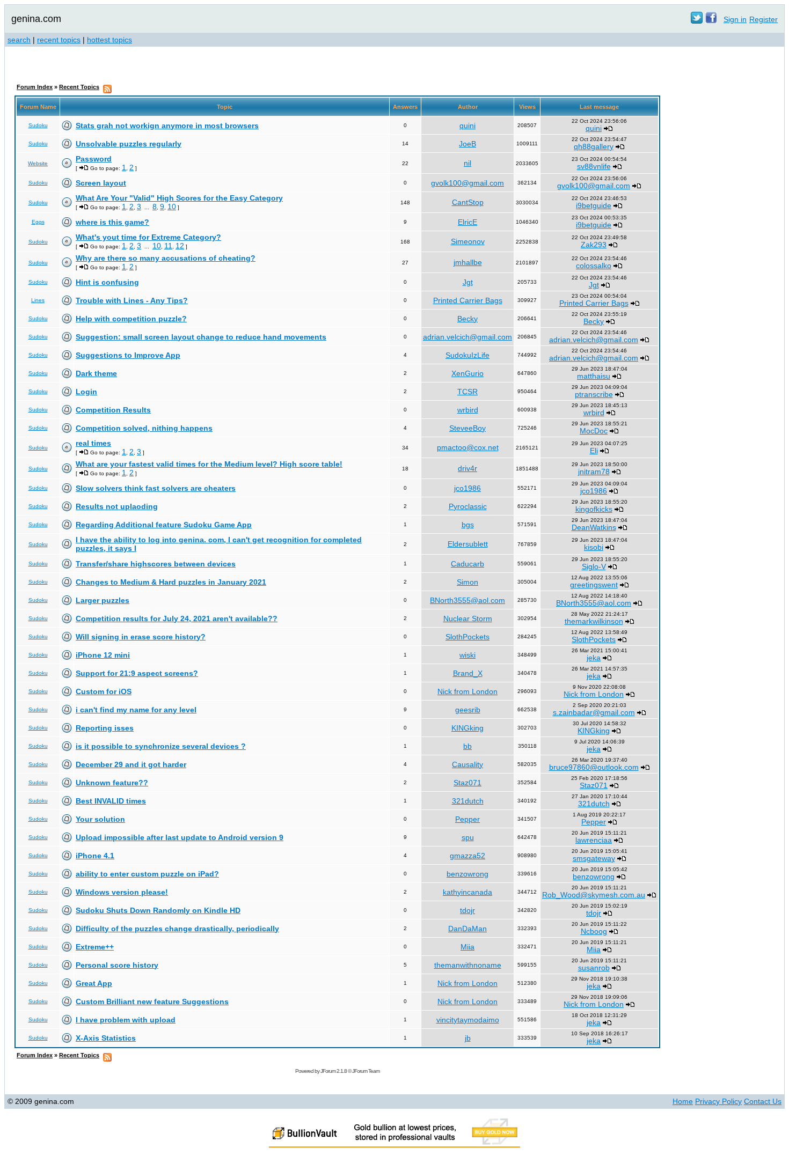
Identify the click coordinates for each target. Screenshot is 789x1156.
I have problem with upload (126, 1019)
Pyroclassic (468, 506)
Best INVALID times (111, 801)
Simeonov (468, 241)
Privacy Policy (718, 1101)
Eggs (38, 222)
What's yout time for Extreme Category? (148, 237)
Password (94, 158)
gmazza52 (467, 855)
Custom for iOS (104, 691)
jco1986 (467, 488)
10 (171, 206)
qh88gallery (593, 146)
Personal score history (117, 965)
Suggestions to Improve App (128, 355)
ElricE (467, 222)
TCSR (467, 391)
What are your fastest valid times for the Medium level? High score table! (209, 464)
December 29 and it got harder (131, 764)
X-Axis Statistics (106, 1038)
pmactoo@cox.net (468, 447)
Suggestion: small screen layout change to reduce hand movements (201, 337)
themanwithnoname (467, 965)
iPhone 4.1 (95, 855)
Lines (38, 300)
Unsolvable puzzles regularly (128, 143)
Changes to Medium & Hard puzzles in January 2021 (171, 582)
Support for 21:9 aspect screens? (137, 673)
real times (93, 443)
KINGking (467, 728)
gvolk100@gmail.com (467, 183)
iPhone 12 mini (103, 655)
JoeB (467, 143)
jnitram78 (594, 471)
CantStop (468, 202)
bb (467, 746)
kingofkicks (593, 509)
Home (683, 1101)
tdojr (467, 910)
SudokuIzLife (467, 355)
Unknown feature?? (112, 782)
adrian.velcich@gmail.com (467, 337)
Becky (467, 318)
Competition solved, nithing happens (144, 428)
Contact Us (762, 1101)
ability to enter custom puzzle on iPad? (147, 874)
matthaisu (593, 376)
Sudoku (38, 125)
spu (468, 837)
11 (168, 245)
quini (467, 125)
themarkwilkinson (594, 621)
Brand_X (468, 673)
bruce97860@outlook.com (594, 767)
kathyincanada (467, 892)
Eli (594, 450)
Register (763, 19)
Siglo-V (594, 566)
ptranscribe (594, 394)
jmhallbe (468, 262)
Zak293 (594, 244)
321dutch (468, 801)
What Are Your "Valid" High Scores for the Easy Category (179, 198)
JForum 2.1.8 (333, 1071)
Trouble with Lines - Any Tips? (132, 300)
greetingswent (594, 584)
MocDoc (594, 430)
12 (180, 245)
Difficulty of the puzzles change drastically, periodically (177, 928)
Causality (467, 764)
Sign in (735, 19)
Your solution (100, 819)
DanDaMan (467, 928)
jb (468, 1038)
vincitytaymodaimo (467, 1019)
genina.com (36, 18)
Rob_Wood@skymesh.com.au (593, 894)
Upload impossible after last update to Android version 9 (179, 837)
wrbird (467, 410)
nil (467, 163)
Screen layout (101, 183)
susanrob (594, 967)
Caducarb (467, 563)
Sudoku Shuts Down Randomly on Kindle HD (158, 910)
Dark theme (96, 373)
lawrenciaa (593, 840)
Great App (94, 983)
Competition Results (113, 410)
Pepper (467, 819)
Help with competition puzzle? (131, 318)
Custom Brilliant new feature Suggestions (152, 1001)
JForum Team (365, 1071)
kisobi (593, 547)
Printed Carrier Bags (467, 300)
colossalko (593, 265)
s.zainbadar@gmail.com (594, 712)
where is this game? (112, 222)
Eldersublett (468, 544)
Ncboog (594, 931)
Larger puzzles (102, 600)
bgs (468, 524)
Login (86, 391)
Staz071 (467, 782)
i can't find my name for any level (136, 709)
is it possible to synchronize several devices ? (161, 746)
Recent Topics (79, 87)
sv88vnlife (594, 166)
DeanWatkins (594, 527)
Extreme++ (95, 947)
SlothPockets (467, 636)
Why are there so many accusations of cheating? (165, 258)
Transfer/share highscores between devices (156, 563)
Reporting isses (105, 728)
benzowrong (467, 874)
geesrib (467, 709)
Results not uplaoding (117, 506)
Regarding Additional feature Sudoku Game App (164, 524)
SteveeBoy (467, 428)
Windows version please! (122, 892)
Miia (467, 947)
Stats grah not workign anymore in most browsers (167, 125)
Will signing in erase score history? (141, 636)
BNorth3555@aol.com (467, 600)
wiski (467, 655)
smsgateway (594, 858)
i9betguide (593, 205)
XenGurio (467, 373)
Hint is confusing (107, 282)
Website (38, 163)
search (19, 39)
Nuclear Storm (467, 618)
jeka (594, 657)
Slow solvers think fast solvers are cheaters (156, 488)
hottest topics (109, 39)
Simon (467, 582)
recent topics (59, 39)
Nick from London (467, 691)
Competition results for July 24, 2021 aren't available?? (176, 618)
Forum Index (35, 87)
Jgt (468, 282)
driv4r (467, 468)
